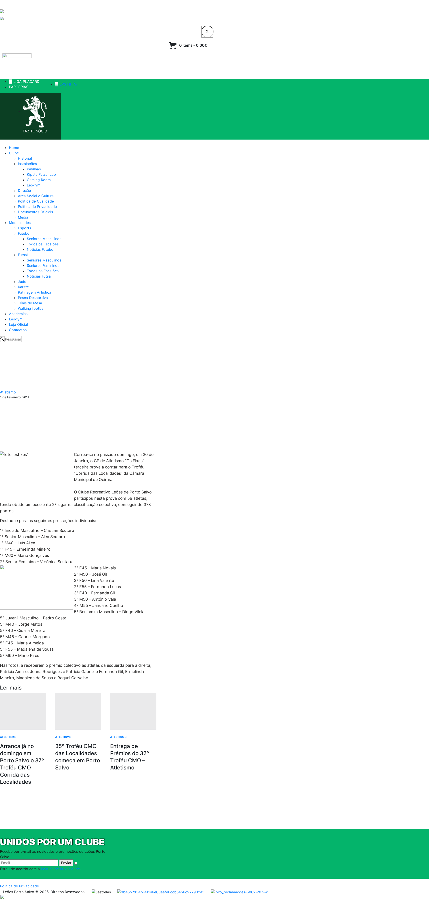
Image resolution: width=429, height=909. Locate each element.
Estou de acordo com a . (40, 869)
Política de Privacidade (60, 869)
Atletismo (8, 392)
